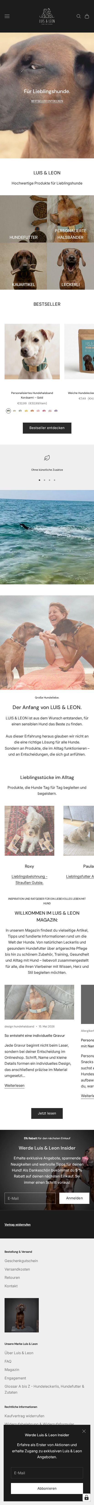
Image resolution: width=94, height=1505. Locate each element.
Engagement (15, 1378)
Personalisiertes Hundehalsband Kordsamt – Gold (32, 395)
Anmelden (74, 1198)
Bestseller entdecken (47, 428)
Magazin (12, 1369)
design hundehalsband (19, 1026)
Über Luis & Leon (19, 1353)
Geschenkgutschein (21, 1260)
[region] (47, 463)
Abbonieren (47, 1488)
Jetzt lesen (47, 1113)
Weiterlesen (14, 1085)
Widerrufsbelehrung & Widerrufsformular (39, 1424)
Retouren (12, 1277)
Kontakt (11, 1286)
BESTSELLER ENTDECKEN (47, 101)
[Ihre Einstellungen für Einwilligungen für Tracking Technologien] (86, 1497)
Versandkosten (17, 1269)
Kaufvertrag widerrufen (24, 1416)
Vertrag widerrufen (18, 1224)
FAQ (8, 1361)
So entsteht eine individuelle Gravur (35, 1035)
